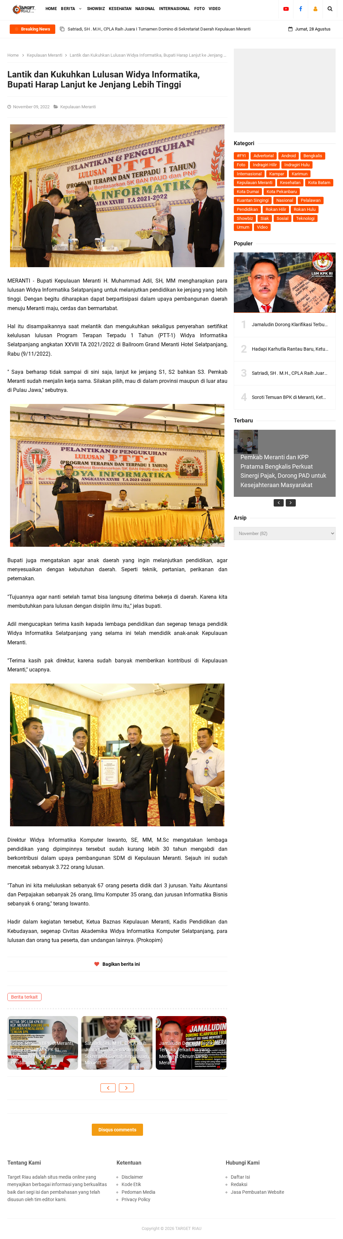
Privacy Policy (136, 1199)
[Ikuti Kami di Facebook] (300, 8)
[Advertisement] (285, 90)
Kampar (276, 173)
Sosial (282, 218)
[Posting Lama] (126, 1087)
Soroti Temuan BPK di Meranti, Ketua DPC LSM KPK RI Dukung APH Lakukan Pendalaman (42, 1053)
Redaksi (239, 1184)
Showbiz (245, 218)
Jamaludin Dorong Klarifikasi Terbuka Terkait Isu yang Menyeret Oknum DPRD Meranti (189, 1053)
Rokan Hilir (276, 209)
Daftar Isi (240, 1177)
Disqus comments (117, 1129)
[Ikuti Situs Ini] (315, 8)
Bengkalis (312, 155)
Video (262, 227)
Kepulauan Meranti (78, 106)
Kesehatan (290, 182)
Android (288, 155)
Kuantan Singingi (253, 200)
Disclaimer (132, 1177)
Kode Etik (131, 1184)
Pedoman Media (138, 1192)
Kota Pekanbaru (282, 191)
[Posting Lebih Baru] (108, 1087)
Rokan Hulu (305, 209)
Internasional (249, 173)
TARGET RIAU (188, 1228)
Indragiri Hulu (297, 164)
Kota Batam (319, 182)
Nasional (284, 200)
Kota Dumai (248, 191)
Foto (241, 164)
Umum (243, 227)
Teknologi (305, 218)
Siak (265, 218)
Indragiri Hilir (265, 164)
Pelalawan (311, 200)
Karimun (299, 173)
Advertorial (264, 155)
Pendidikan (247, 209)
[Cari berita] (330, 8)
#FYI (241, 155)
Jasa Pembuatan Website (257, 1192)
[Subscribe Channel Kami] (286, 8)
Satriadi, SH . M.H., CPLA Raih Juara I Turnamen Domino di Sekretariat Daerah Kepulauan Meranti (116, 1053)
